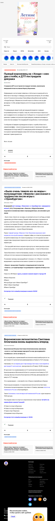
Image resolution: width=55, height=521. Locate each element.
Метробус (31, 51)
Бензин (47, 51)
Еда (29, 479)
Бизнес (30, 481)
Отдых (30, 486)
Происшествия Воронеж (22, 64)
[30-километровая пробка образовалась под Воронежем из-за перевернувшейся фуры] (30, 58)
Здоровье (42, 481)
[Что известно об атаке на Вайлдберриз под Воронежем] (18, 58)
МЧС (13, 127)
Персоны (42, 486)
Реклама (6, 510)
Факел (15, 51)
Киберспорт (43, 482)
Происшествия (31, 471)
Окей (13, 517)
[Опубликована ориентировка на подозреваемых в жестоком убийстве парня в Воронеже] (48, 58)
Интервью (30, 469)
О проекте (6, 511)
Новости (6, 51)
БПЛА (22, 51)
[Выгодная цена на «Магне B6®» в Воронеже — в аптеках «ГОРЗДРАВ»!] (12, 58)
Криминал (42, 467)
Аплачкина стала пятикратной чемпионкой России (24, 393)
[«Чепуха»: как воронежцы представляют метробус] (24, 58)
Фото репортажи (44, 479)
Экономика (31, 472)
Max (30, 499)
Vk (35, 499)
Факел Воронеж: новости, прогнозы (13, 187)
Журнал (30, 484)
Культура (30, 466)
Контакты (6, 512)
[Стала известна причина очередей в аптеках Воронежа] (6, 58)
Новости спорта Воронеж (10, 335)
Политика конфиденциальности (35, 490)
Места (41, 484)
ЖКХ (39, 51)
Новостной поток (10, 169)
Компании (42, 469)
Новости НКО (43, 472)
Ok (40, 499)
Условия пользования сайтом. (34, 492)
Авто (29, 482)
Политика (42, 464)
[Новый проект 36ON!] (36, 58)
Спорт (41, 466)
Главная (5, 64)
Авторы (41, 471)
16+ (5, 508)
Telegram (30, 504)
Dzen (44, 499)
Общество (31, 467)
